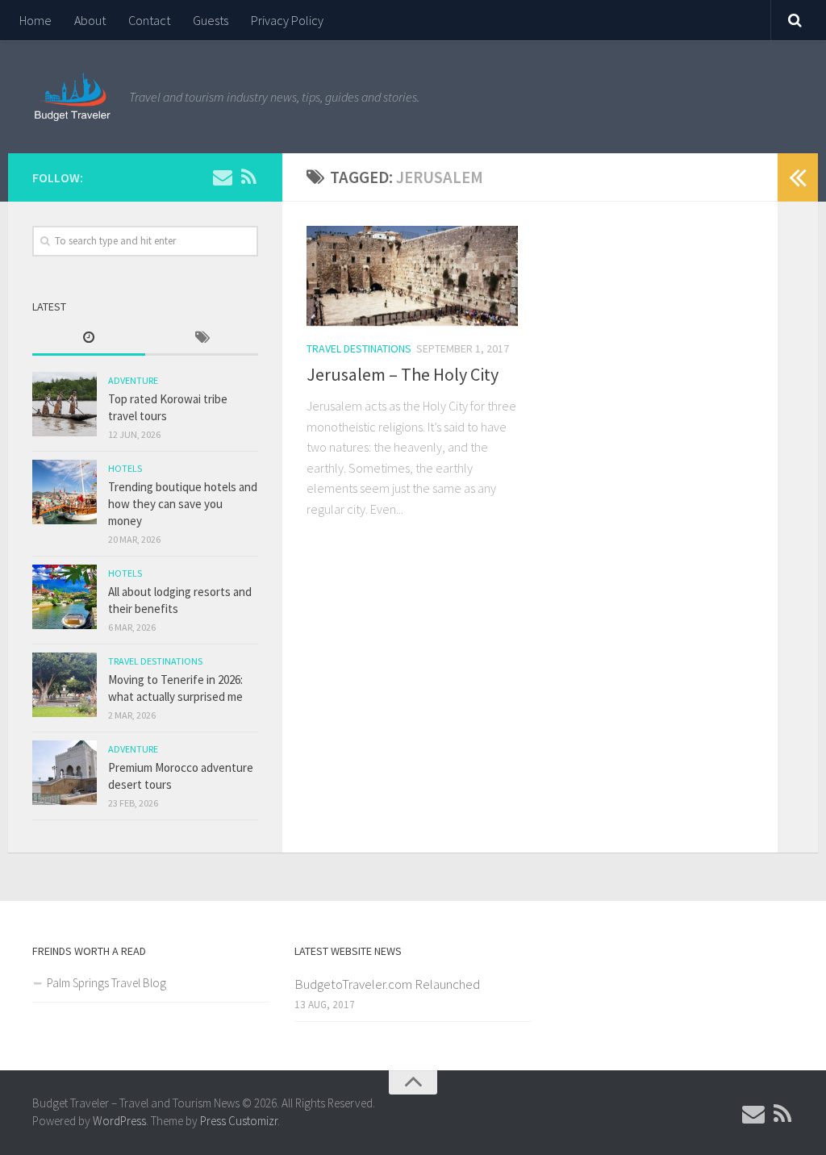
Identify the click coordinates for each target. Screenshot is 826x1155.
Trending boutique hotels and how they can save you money (182, 503)
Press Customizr (238, 1120)
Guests (210, 20)
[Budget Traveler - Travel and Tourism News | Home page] (72, 97)
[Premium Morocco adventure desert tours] (64, 772)
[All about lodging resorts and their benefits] (64, 597)
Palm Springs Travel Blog (106, 982)
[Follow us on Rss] (248, 176)
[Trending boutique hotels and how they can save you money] (64, 492)
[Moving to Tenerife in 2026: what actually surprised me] (64, 685)
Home (35, 20)
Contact (149, 20)
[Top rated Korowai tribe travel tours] (64, 404)
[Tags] (201, 338)
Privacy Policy (287, 20)
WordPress (119, 1120)
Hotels (125, 468)
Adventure (133, 380)
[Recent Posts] (88, 338)
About (90, 20)
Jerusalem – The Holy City (403, 374)
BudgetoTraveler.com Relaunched (387, 984)
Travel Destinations (359, 348)
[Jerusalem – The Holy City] (412, 276)
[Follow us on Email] (222, 176)
